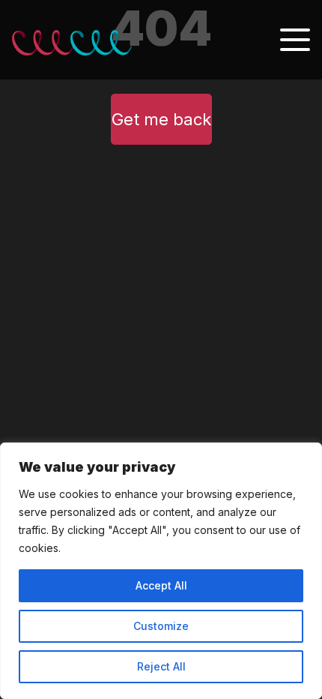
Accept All (161, 585)
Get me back (161, 119)
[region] (161, 570)
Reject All (161, 666)
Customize (161, 626)
